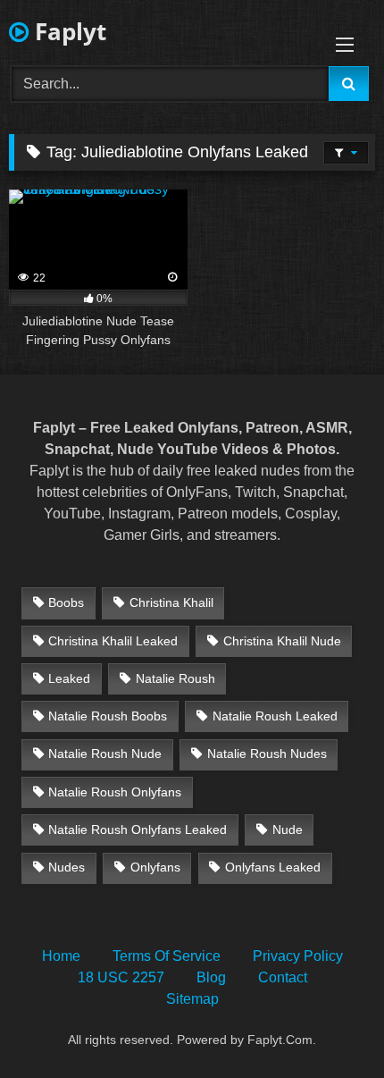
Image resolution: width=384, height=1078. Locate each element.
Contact (282, 977)
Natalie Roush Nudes (267, 753)
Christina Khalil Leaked (113, 641)
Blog (211, 977)
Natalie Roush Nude (105, 753)
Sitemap (192, 998)
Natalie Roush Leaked (275, 716)
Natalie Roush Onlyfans (114, 792)
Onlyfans (155, 867)
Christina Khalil (171, 602)
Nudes (66, 867)
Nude (287, 829)
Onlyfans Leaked (273, 867)
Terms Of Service (167, 956)
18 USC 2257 (121, 977)
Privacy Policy (298, 956)
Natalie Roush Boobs (107, 716)
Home (61, 956)
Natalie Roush (175, 678)
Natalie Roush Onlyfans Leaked (137, 829)
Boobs (66, 602)
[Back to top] (328, 1024)
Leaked (69, 678)
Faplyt (67, 31)
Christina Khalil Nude (282, 641)
